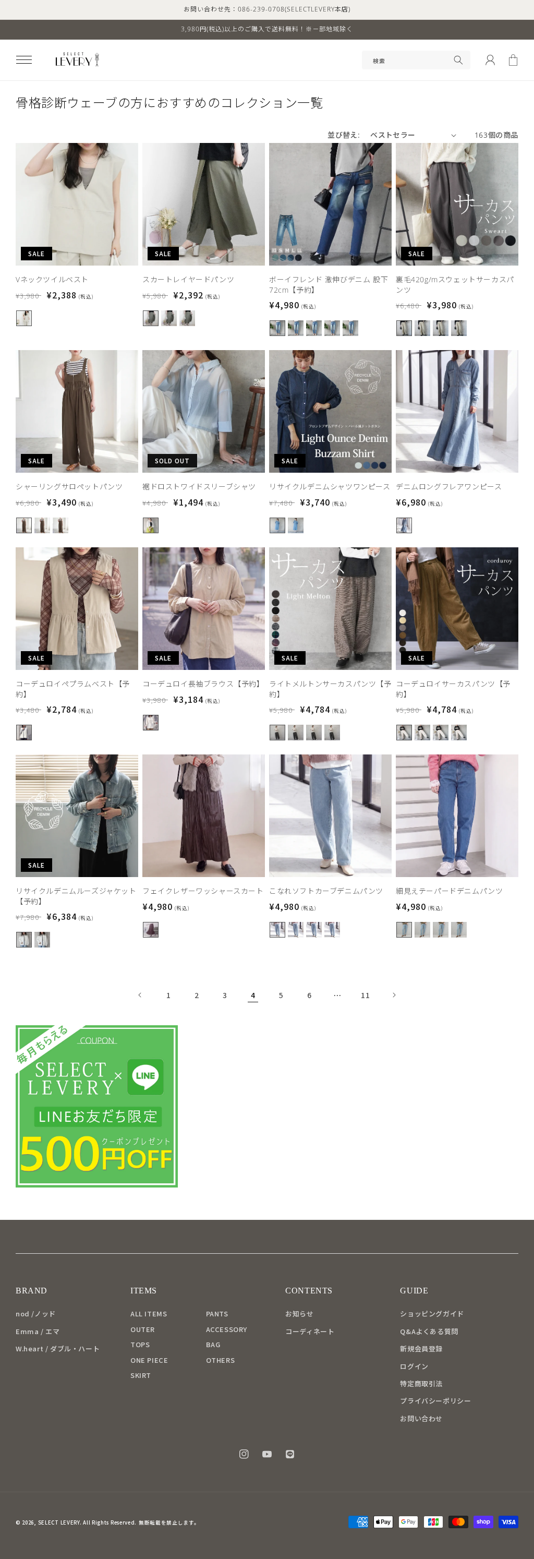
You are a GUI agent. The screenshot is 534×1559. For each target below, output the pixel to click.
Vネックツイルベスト (52, 279)
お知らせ (299, 1313)
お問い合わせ (421, 1418)
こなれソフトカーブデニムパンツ (326, 891)
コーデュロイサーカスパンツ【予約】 (453, 689)
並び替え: (343, 135)
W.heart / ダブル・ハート (58, 1348)
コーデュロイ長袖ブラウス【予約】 (203, 684)
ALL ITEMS (148, 1313)
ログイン (414, 1366)
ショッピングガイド (432, 1313)
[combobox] (416, 60)
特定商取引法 (421, 1383)
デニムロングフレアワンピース (449, 486)
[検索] (458, 60)
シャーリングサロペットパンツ (69, 486)
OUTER (142, 1329)
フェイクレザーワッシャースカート (203, 891)
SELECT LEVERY (59, 1522)
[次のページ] (393, 995)
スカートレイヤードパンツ (188, 279)
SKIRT (140, 1375)
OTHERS (220, 1360)
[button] (24, 60)
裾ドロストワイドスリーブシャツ (199, 486)
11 (365, 995)
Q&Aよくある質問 (429, 1331)
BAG (213, 1344)
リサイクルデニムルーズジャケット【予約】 (76, 896)
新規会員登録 (421, 1348)
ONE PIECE (149, 1360)
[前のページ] (140, 995)
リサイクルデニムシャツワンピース (330, 486)
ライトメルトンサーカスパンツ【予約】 (330, 689)
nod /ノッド (36, 1313)
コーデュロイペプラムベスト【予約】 (73, 689)
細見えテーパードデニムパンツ (449, 891)
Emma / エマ (37, 1331)
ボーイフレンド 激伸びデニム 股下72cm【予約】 (328, 284)
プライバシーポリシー (435, 1401)
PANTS (217, 1313)
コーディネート (309, 1331)
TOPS (140, 1344)
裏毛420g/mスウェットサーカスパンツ (455, 284)
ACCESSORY (226, 1329)
